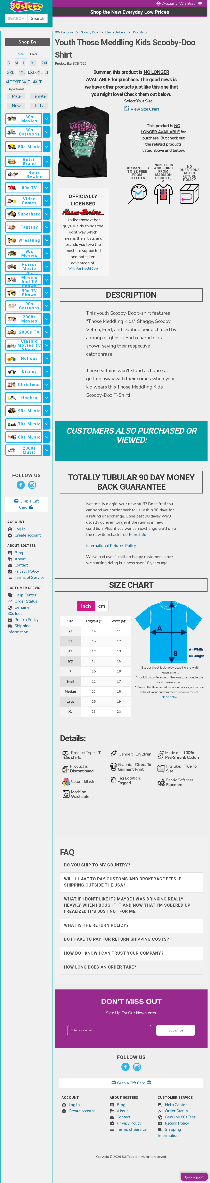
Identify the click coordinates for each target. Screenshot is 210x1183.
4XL (22, 72)
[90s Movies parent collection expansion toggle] (46, 253)
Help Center (26, 595)
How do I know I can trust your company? (114, 953)
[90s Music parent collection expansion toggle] (46, 410)
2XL (44, 63)
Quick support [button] (194, 1177)
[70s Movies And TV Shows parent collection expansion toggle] (46, 279)
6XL (39, 72)
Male (16, 96)
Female (39, 96)
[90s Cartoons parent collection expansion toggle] (46, 305)
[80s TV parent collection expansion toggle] (46, 187)
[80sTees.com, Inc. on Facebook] (21, 485)
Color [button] (33, 54)
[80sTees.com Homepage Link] (26, 11)
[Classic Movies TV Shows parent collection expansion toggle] (46, 345)
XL (33, 63)
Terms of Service (30, 577)
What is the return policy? (96, 925)
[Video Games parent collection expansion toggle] (46, 200)
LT (46, 72)
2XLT (16, 82)
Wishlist (187, 3)
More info (137, 534)
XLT (8, 82)
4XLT (37, 82)
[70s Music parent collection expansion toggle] (46, 424)
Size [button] (21, 54)
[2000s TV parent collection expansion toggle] (46, 332)
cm (101, 606)
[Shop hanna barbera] (83, 214)
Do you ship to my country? (97, 865)
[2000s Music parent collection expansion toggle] (46, 450)
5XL (31, 72)
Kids (39, 105)
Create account (28, 535)
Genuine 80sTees (180, 1117)
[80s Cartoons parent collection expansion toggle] (46, 132)
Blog (19, 553)
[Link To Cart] (199, 3)
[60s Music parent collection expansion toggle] (46, 437)
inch (86, 606)
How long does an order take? (100, 967)
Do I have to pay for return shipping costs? (116, 939)
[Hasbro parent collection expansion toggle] (46, 397)
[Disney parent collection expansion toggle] (46, 371)
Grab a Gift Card (131, 1083)
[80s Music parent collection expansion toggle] (46, 146)
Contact (21, 565)
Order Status (26, 601)
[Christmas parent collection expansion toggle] (46, 384)
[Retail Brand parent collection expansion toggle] (46, 161)
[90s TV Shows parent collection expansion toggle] (46, 292)
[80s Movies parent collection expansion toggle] (46, 118)
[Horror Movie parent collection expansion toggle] (46, 266)
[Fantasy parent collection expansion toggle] (46, 227)
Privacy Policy (27, 571)
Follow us (26, 475)
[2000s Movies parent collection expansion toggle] (46, 319)
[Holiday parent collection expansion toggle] (46, 358)
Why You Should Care (83, 268)
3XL (10, 72)
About (20, 559)
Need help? (169, 697)
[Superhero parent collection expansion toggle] (46, 214)
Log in (20, 529)
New (16, 105)
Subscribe (175, 1030)
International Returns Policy (111, 545)
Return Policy (27, 619)
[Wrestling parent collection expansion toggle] (46, 240)
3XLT (26, 82)
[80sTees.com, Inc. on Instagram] (32, 485)
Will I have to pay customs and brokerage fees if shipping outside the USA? (122, 882)
